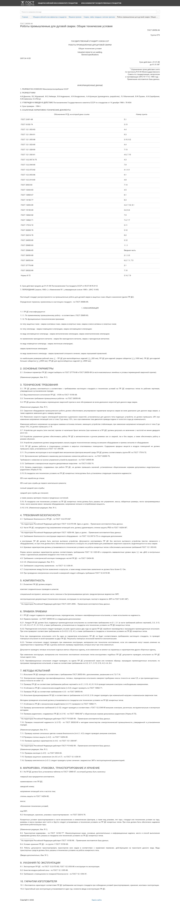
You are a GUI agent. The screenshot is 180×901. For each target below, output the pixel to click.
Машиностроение (75, 17)
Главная (25, 17)
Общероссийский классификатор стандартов (58, 3)
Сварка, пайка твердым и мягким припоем (99, 17)
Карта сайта (97, 900)
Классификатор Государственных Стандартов (101, 3)
